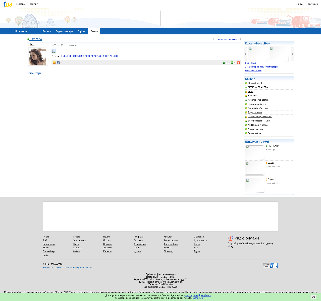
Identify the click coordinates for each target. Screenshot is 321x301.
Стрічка (81, 31)
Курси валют (200, 240)
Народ (76, 244)
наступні (233, 39)
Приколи (107, 244)
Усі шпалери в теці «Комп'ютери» (262, 67)
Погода (107, 240)
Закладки (199, 236)
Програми (138, 236)
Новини (167, 247)
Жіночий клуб (255, 83)
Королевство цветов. (258, 100)
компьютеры (74, 45)
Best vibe (262, 43)
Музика (137, 251)
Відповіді (168, 251)
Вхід (300, 4)
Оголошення (79, 240)
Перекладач (49, 244)
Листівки (107, 247)
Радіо (45, 255)
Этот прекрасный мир (259, 120)
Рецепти (107, 251)
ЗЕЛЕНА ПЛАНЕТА (258, 87)
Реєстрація (312, 4)
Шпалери (251, 141)
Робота (76, 236)
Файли (76, 251)
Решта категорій (253, 70)
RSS (45, 240)
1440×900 (102, 56)
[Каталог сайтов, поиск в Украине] (270, 264)
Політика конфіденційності (78, 267)
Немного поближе (257, 104)
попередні (222, 39)
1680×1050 (78, 56)
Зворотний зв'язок (52, 267)
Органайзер (49, 251)
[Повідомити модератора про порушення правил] (238, 62)
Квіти (250, 91)
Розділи (32, 4)
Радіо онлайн (246, 238)
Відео (45, 247)
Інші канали (251, 63)
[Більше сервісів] (61, 63)
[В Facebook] (58, 62)
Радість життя (255, 112)
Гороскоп (138, 240)
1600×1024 (90, 56)
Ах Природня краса (258, 125)
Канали (94, 31)
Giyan (271, 162)
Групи (197, 251)
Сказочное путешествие (260, 116)
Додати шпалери (64, 31)
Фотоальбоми (171, 244)
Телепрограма (171, 240)
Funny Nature (254, 133)
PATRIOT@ (273, 146)
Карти (136, 247)
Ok (313, 297)
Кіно (196, 247)
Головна (20, 4)
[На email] (54, 62)
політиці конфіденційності (198, 295)
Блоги (197, 244)
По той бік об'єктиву (258, 108)
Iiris (32, 44)
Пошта (46, 236)
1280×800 (113, 56)
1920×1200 (66, 56)
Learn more (197, 298)
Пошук (106, 236)
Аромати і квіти (255, 129)
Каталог (168, 236)
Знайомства (140, 244)
